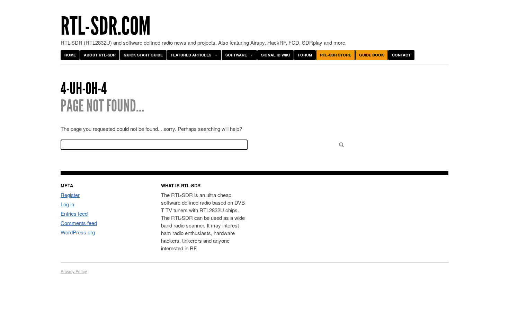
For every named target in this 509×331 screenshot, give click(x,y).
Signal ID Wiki (275, 54)
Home (70, 54)
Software (236, 54)
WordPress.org (78, 232)
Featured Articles (191, 54)
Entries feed (74, 213)
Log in (67, 204)
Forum (305, 54)
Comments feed (79, 222)
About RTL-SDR (100, 54)
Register (70, 194)
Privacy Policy (74, 271)
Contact (401, 54)
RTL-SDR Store (335, 54)
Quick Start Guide (143, 54)
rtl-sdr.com (106, 26)
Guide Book (371, 54)
